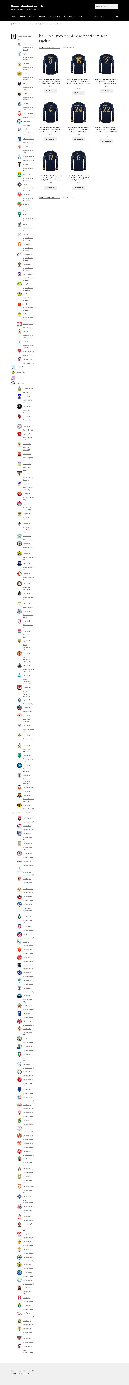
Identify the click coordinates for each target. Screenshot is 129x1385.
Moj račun (41, 16)
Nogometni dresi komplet (28, 6)
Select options (50, 91)
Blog (80, 16)
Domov (13, 16)
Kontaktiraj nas (69, 16)
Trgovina (22, 16)
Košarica (32, 16)
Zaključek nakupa (55, 16)
